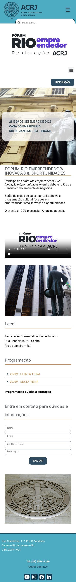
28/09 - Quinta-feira (25, 374)
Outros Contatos (38, 566)
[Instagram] (34, 577)
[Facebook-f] (42, 577)
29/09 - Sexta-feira (24, 382)
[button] (67, 10)
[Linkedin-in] (49, 577)
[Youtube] (27, 577)
